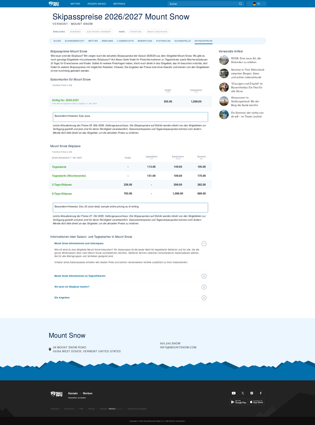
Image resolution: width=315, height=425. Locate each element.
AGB (81, 408)
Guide (57, 40)
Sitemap (91, 408)
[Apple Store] (256, 401)
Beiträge (119, 3)
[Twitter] (242, 393)
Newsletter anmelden (77, 397)
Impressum (55, 408)
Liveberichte (125, 40)
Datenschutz (69, 408)
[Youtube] (233, 393)
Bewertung (145, 40)
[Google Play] (239, 401)
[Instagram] (251, 393)
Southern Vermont (99, 31)
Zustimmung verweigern (137, 408)
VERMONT (60, 24)
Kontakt (73, 393)
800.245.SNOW (170, 343)
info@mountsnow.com (178, 347)
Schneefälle (183, 40)
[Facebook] (260, 393)
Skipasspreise (204, 40)
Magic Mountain (157, 31)
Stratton (136, 31)
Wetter (75, 3)
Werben (87, 393)
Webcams (107, 40)
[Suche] (240, 3)
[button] (127, 243)
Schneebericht (74, 40)
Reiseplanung (97, 3)
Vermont (75, 31)
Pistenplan (163, 40)
